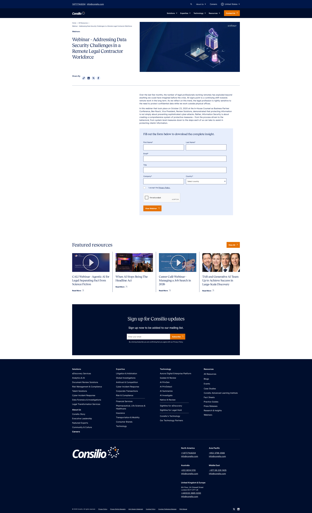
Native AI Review (168, 400)
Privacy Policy (178, 342)
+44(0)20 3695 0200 (191, 493)
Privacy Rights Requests (118, 509)
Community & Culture (82, 427)
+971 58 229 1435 (217, 470)
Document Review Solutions (85, 382)
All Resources (83, 23)
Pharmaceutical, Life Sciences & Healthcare (130, 407)
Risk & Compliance (124, 395)
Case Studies (210, 388)
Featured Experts (80, 423)
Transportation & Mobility (128, 417)
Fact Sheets (209, 397)
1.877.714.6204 (78, 4)
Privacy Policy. (164, 188)
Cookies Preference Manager (167, 509)
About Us (200, 4)
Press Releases (210, 406)
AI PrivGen (165, 382)
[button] (201, 4)
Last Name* (190, 142)
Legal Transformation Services (86, 404)
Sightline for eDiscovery (171, 405)
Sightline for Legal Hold (171, 410)
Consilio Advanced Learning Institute (221, 393)
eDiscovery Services (81, 373)
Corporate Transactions (127, 391)
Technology (121, 426)
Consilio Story (78, 414)
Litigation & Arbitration (126, 373)
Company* (147, 176)
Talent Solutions (79, 391)
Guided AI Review (168, 378)
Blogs (206, 379)
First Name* (148, 142)
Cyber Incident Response (83, 395)
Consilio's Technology (170, 416)
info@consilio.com (95, 4)
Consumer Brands (124, 422)
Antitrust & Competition (127, 382)
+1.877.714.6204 (188, 453)
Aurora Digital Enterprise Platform (175, 373)
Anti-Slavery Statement (135, 509)
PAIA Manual (183, 509)
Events (207, 383)
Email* (145, 154)
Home (74, 23)
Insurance (120, 413)
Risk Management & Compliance (87, 386)
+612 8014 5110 (188, 470)
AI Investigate (166, 395)
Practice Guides (211, 401)
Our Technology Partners (171, 420)
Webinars (208, 415)
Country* (189, 176)
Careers (213, 4)
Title (145, 165)
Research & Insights (213, 410)
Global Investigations (125, 378)
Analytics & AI (78, 378)
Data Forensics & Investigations (86, 400)
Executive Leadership (82, 418)
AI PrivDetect (166, 386)
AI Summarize (166, 391)
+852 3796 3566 (217, 453)
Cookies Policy (150, 509)
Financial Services (124, 401)
